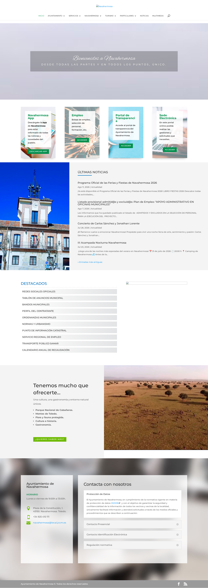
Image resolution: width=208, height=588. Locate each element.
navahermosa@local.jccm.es (49, 522)
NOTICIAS (144, 16)
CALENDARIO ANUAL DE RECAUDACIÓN (45, 350)
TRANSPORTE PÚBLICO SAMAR (40, 343)
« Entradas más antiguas (90, 262)
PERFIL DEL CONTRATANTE (38, 311)
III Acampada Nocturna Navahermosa (102, 242)
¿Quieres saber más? (49, 439)
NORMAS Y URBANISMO (36, 324)
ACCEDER (82, 140)
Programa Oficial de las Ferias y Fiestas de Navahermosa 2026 (117, 182)
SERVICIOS (73, 16)
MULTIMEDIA (158, 16)
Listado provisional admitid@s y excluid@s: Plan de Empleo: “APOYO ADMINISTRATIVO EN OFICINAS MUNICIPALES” (136, 203)
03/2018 (115, 503)
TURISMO (109, 16)
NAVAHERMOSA (92, 16)
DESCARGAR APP (38, 151)
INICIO (41, 16)
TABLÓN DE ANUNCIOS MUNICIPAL (42, 298)
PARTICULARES (127, 16)
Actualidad (96, 187)
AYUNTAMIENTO (55, 16)
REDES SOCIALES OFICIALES (38, 291)
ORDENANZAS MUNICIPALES (39, 317)
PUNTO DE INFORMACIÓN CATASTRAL (44, 330)
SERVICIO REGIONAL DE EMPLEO (41, 337)
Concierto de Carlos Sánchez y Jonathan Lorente (109, 223)
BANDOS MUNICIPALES (36, 304)
